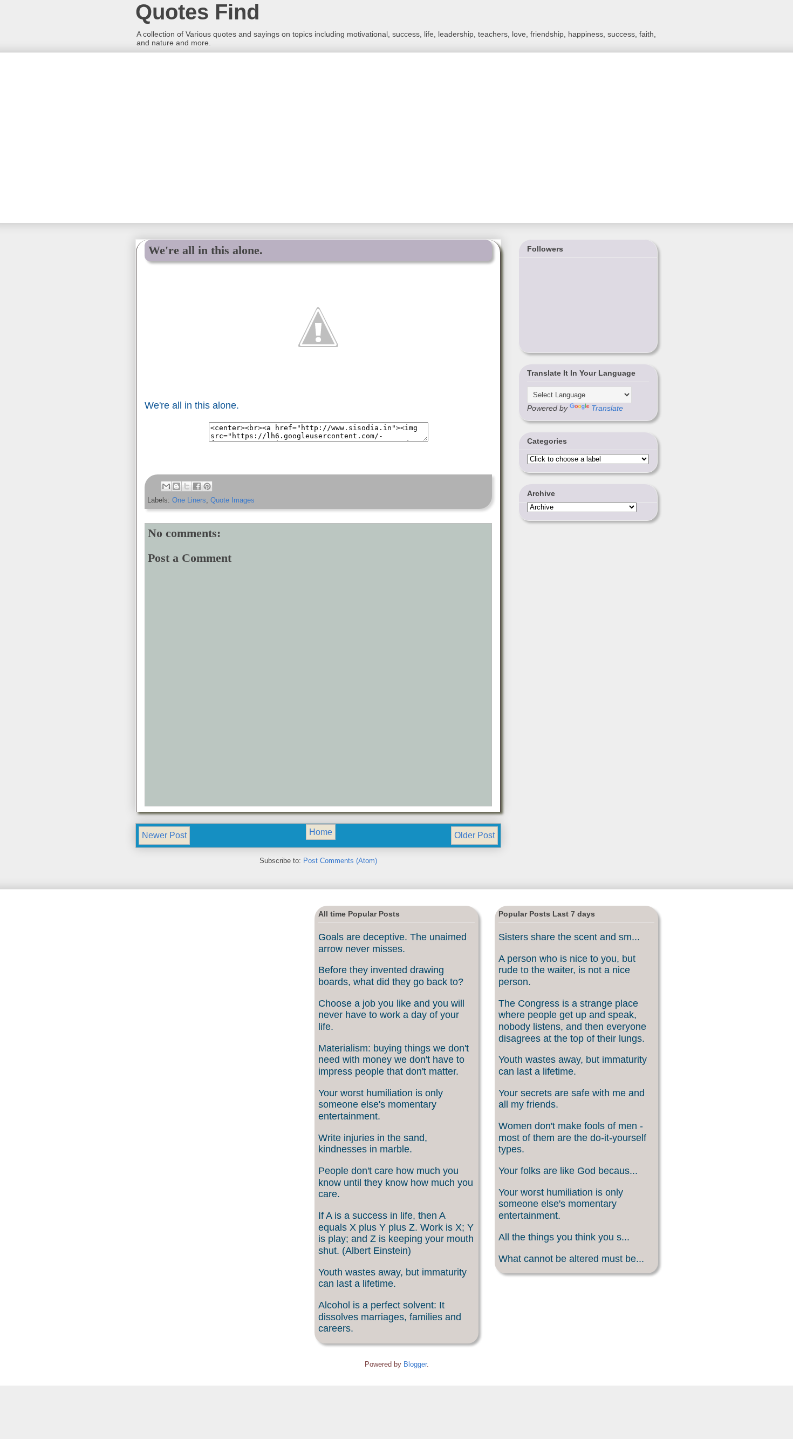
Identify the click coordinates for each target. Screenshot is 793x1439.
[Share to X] (186, 486)
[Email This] (166, 486)
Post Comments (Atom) (340, 861)
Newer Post (164, 835)
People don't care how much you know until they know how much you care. (395, 1182)
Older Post (474, 835)
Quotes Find (197, 12)
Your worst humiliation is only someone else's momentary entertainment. (380, 1105)
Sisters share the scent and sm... (569, 937)
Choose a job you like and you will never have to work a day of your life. (391, 1015)
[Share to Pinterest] (207, 486)
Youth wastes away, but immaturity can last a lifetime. (392, 1278)
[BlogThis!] (176, 486)
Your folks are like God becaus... (568, 1170)
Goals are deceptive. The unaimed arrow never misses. (392, 943)
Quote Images (232, 500)
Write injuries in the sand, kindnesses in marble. (372, 1143)
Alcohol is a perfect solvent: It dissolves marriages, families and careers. (389, 1317)
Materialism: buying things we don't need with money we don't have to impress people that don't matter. (393, 1060)
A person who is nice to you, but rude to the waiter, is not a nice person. (566, 970)
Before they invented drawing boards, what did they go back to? (390, 976)
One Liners (189, 500)
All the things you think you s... (564, 1237)
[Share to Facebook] (197, 486)
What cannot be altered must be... (571, 1258)
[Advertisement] (216, 136)
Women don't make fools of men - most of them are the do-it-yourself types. (572, 1138)
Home (320, 832)
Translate (607, 408)
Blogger (415, 1364)
